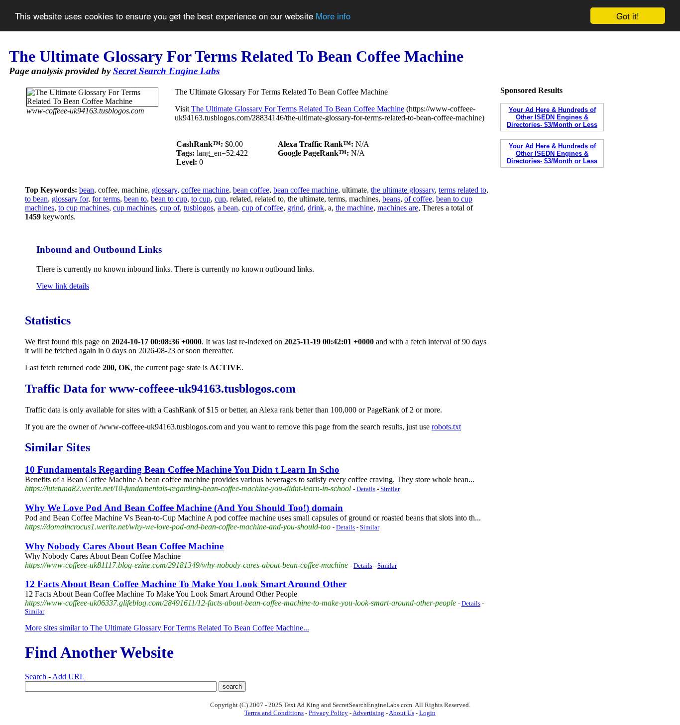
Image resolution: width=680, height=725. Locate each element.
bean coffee (251, 190)
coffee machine (205, 190)
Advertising (368, 713)
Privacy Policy (328, 713)
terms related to (462, 190)
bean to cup (169, 199)
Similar (390, 489)
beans (391, 199)
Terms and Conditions (274, 713)
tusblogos (199, 208)
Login (427, 713)
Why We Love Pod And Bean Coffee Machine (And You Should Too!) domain (184, 508)
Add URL (68, 676)
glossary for (70, 199)
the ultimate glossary (403, 190)
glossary (164, 190)
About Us (401, 713)
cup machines (134, 208)
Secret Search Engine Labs (166, 71)
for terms (106, 199)
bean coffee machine (305, 190)
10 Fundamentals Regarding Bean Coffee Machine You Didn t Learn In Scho (182, 469)
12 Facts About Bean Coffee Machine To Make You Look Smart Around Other (185, 584)
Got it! (627, 15)
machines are (397, 208)
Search (35, 676)
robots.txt (446, 426)
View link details (62, 286)
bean (86, 190)
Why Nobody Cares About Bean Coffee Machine (124, 546)
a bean (228, 208)
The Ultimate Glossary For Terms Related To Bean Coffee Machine (297, 108)
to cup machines (83, 208)
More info (333, 16)
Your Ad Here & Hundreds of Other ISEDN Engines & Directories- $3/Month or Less (552, 117)
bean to (135, 199)
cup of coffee (262, 208)
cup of (170, 208)
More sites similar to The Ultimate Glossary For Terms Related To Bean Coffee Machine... (167, 627)
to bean (36, 199)
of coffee (418, 199)
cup (220, 199)
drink (316, 208)
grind (295, 208)
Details (365, 489)
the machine (354, 208)
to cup (201, 199)
